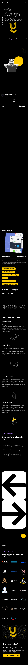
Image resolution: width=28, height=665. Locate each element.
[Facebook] (2, 17)
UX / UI (5, 454)
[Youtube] (2, 19)
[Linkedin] (2, 24)
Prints (4, 450)
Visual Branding (15, 454)
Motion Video (6, 445)
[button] (9, 268)
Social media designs (15, 450)
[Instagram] (2, 20)
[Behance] (2, 22)
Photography (17, 445)
